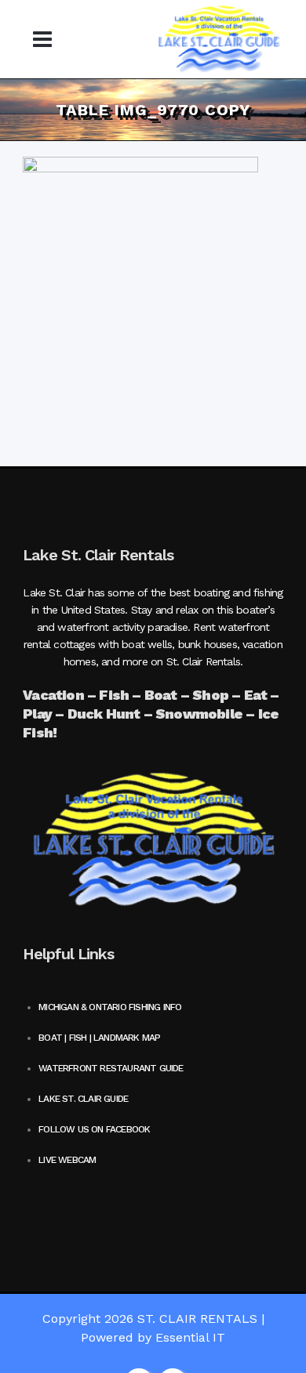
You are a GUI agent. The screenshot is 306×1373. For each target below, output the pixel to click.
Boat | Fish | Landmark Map (99, 1037)
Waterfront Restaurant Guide (110, 1068)
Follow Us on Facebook (94, 1129)
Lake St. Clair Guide (83, 1098)
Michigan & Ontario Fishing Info (109, 1007)
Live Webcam (67, 1159)
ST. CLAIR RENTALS (197, 1318)
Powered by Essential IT (153, 1337)
